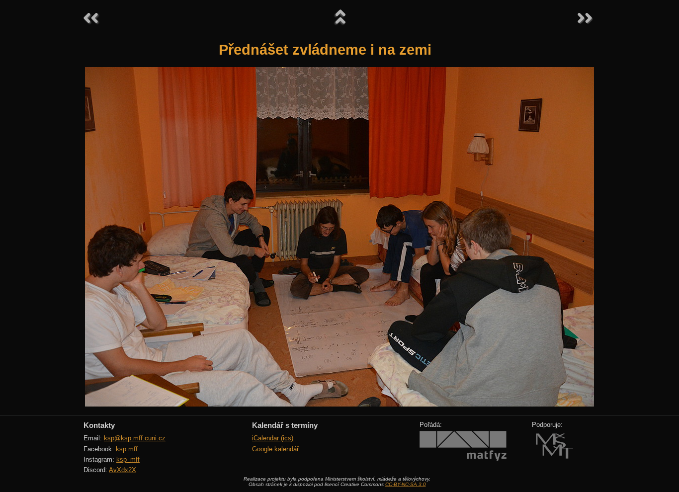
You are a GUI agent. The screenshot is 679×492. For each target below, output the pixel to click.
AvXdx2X (122, 470)
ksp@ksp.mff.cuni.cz (135, 438)
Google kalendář (275, 449)
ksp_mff (128, 459)
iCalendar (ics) (272, 438)
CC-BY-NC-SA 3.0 (405, 484)
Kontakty (99, 425)
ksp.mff (127, 449)
